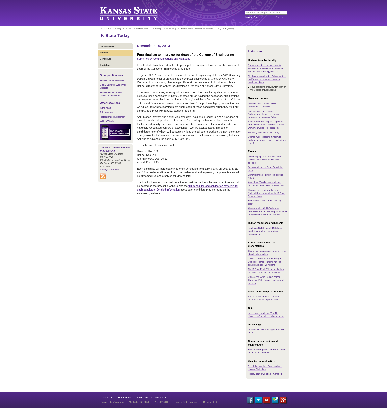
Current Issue (107, 46)
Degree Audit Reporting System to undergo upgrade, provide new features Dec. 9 (267, 140)
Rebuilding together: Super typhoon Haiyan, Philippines (265, 367)
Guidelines (105, 65)
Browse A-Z (251, 17)
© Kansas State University (186, 402)
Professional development (112, 117)
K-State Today (170, 29)
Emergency (124, 397)
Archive (104, 52)
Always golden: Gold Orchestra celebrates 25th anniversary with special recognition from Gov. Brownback (267, 211)
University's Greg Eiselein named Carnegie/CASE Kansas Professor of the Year (266, 280)
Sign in (279, 17)
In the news (105, 108)
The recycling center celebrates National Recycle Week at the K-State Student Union (266, 193)
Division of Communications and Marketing (143, 29)
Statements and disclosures (151, 397)
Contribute (105, 59)
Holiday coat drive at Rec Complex (265, 374)
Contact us (106, 397)
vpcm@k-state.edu (109, 169)
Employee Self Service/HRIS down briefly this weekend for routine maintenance (265, 231)
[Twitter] (258, 400)
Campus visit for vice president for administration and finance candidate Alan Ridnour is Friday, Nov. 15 (265, 68)
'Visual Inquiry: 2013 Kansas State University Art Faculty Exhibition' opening (264, 159)
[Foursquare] (275, 400)
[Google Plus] (283, 400)
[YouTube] (266, 400)
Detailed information (168, 189)
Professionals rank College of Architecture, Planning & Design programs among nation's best (263, 114)
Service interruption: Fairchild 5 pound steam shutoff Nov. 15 (266, 351)
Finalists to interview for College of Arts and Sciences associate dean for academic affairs (267, 79)
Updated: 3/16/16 (211, 402)
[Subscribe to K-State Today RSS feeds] (103, 178)
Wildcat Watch (107, 121)
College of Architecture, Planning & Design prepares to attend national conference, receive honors (264, 261)
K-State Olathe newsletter (112, 80)
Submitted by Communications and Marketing (163, 58)
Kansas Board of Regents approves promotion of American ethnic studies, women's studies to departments (266, 124)
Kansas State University (133, 13)
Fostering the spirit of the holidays (264, 132)
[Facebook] (250, 400)
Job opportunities (108, 112)
